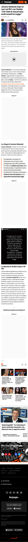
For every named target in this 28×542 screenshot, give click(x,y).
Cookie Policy (4, 470)
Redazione (3, 473)
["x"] (12, 454)
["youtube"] (9, 454)
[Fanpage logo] (8, 2)
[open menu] (1, 2)
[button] (25, 20)
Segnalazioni (10, 468)
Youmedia (3, 468)
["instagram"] (6, 454)
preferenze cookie (11, 473)
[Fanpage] (14, 497)
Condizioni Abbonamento (14, 470)
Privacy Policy (18, 468)
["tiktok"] (2, 454)
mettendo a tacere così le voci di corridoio (12, 84)
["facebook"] (16, 454)
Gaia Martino (11, 20)
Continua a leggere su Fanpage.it (14, 310)
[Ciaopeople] (14, 538)
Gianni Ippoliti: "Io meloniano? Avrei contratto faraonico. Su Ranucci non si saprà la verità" (14, 427)
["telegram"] (19, 454)
